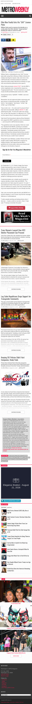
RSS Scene (11, 687)
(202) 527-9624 (5, 674)
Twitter (3, 681)
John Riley (5, 32)
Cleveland (25, 455)
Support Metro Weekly (16, 208)
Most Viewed (3, 507)
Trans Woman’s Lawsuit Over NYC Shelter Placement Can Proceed (13, 231)
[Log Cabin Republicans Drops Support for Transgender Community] (16, 327)
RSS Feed (21, 702)
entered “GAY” (17, 86)
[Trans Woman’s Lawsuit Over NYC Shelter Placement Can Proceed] (16, 265)
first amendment (19, 457)
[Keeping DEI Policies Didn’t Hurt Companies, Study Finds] (16, 389)
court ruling (4, 457)
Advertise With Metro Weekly (7, 1)
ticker (25, 459)
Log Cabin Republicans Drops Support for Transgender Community (16, 297)
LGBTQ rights (10, 459)
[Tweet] (8, 40)
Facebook (4, 679)
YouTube (4, 684)
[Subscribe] (13, 40)
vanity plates (4, 461)
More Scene (16, 655)
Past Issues (12, 702)
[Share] (3, 40)
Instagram (4, 686)
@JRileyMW (24, 32)
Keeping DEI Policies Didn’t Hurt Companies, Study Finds (13, 358)
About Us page (5, 675)
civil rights (19, 455)
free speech (27, 457)
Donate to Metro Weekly (6, 3)
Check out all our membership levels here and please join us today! (15, 449)
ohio (22, 459)
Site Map (17, 702)
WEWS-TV (22, 109)
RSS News (4, 687)
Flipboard (4, 683)
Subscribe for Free (16, 3)
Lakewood (4, 459)
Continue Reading (16, 289)
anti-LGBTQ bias (12, 455)
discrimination (12, 457)
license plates (17, 459)
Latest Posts (9, 507)
